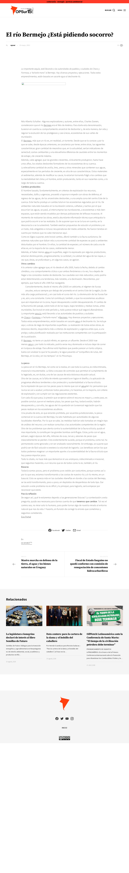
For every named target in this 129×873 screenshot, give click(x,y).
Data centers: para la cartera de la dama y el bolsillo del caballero (64, 638)
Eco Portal (26, 516)
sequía (38, 313)
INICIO (64, 727)
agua (47, 252)
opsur (12, 45)
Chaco (27, 317)
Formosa (36, 317)
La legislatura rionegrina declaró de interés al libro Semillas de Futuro (20, 638)
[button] (122, 10)
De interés (26, 543)
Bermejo (48, 125)
